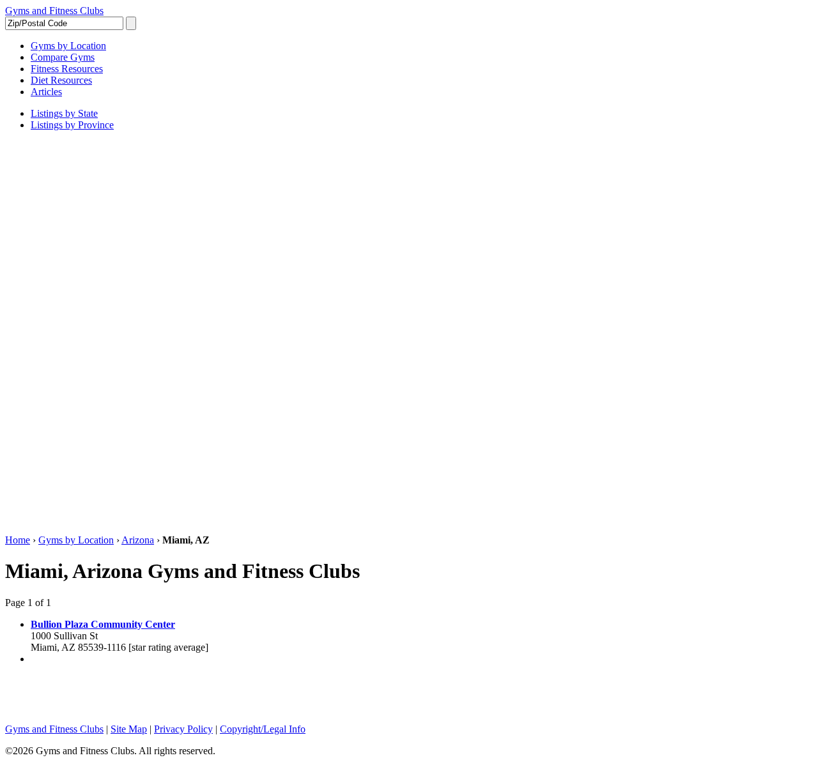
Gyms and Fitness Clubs (54, 10)
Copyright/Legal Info (262, 729)
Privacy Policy (183, 729)
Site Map (129, 729)
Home (17, 540)
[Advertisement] (56, 332)
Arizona (137, 540)
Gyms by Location (76, 540)
